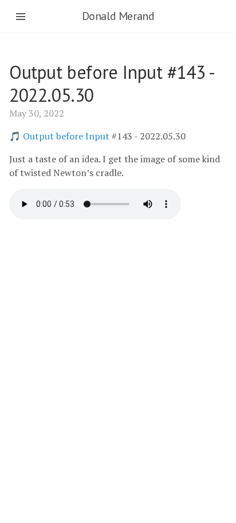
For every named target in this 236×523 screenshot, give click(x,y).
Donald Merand (118, 16)
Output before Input (66, 136)
